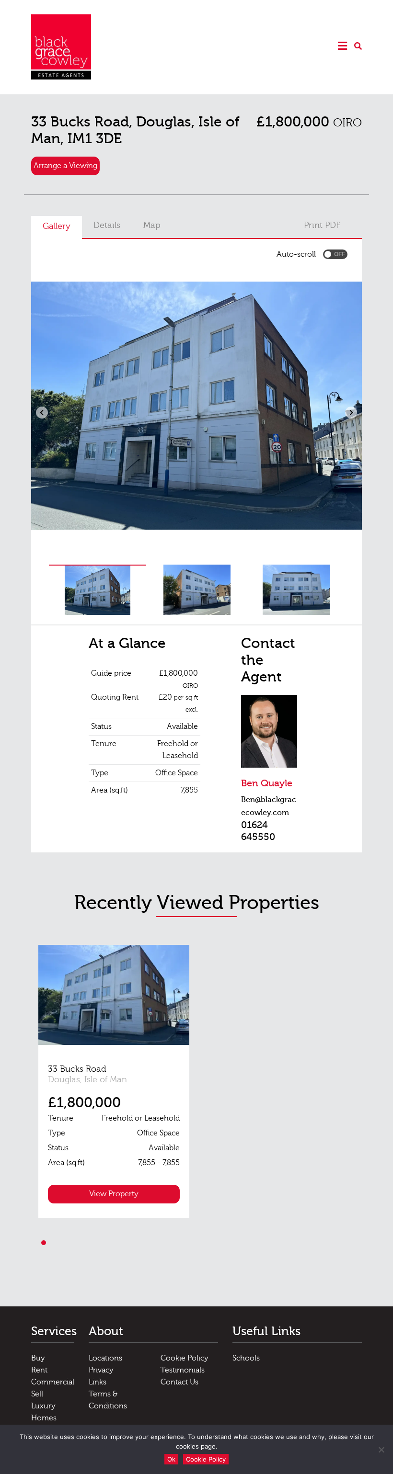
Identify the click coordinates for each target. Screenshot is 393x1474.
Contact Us (179, 1382)
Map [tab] (152, 225)
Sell (37, 1394)
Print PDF (322, 225)
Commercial (52, 1382)
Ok (171, 1459)
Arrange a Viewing (65, 165)
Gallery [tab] (56, 226)
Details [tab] (106, 225)
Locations (105, 1358)
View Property (114, 1194)
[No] (381, 1449)
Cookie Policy (184, 1358)
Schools (246, 1358)
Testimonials (183, 1370)
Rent (39, 1370)
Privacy (101, 1370)
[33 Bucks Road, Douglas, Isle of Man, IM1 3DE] (113, 995)
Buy (38, 1358)
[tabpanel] (113, 1081)
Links (97, 1382)
